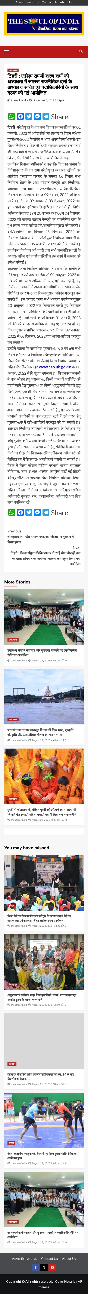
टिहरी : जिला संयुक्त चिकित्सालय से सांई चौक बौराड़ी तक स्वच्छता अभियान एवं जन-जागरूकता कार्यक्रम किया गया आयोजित (46, 555)
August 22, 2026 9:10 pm (46, 1084)
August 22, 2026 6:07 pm (46, 1163)
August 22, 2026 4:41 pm (46, 740)
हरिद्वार (11, 905)
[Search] (81, 51)
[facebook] (35, 1267)
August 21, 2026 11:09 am (46, 819)
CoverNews (64, 1281)
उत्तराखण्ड (13, 70)
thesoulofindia (19, 100)
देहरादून (12, 1063)
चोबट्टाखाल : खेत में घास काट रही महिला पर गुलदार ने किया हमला (40, 536)
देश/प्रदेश (13, 984)
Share (59, 116)
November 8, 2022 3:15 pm (48, 100)
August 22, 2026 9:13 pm (46, 1004)
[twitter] (44, 1267)
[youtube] (52, 1267)
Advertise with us (27, 2)
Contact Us (49, 2)
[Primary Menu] (8, 51)
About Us (66, 2)
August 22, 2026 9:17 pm (46, 925)
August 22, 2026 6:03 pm (46, 660)
